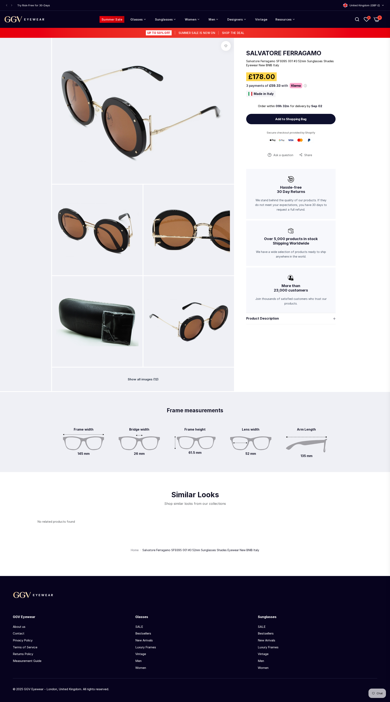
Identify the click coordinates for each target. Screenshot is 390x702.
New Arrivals (144, 640)
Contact (18, 633)
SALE (139, 627)
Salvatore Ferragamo (283, 53)
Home (135, 550)
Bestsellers (143, 633)
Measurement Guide (27, 661)
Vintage (140, 654)
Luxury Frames (145, 647)
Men (138, 661)
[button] (6, 5)
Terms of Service (25, 647)
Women (140, 668)
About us (19, 627)
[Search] (357, 19)
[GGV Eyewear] (24, 19)
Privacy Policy (22, 640)
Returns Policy (23, 654)
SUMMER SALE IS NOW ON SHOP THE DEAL (195, 33)
